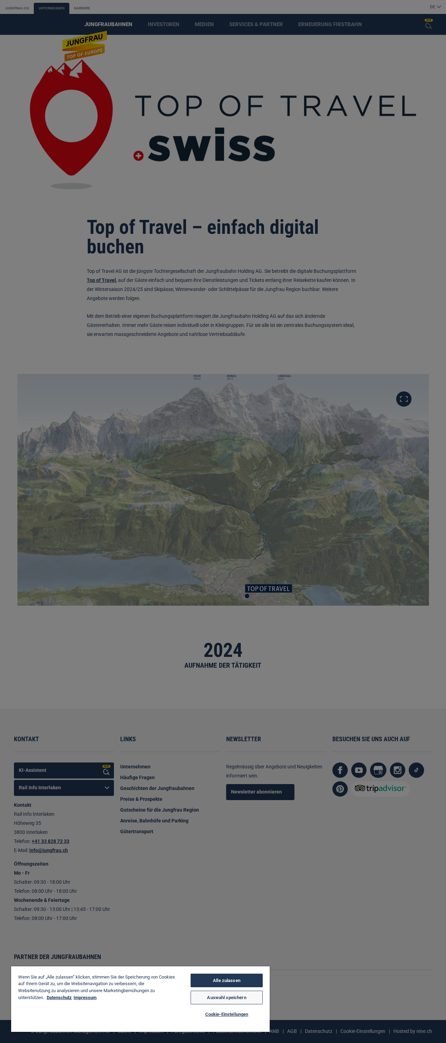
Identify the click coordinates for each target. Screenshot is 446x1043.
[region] (140, 999)
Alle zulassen (226, 980)
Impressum (85, 997)
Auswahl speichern (226, 997)
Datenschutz (59, 997)
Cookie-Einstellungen (226, 1014)
